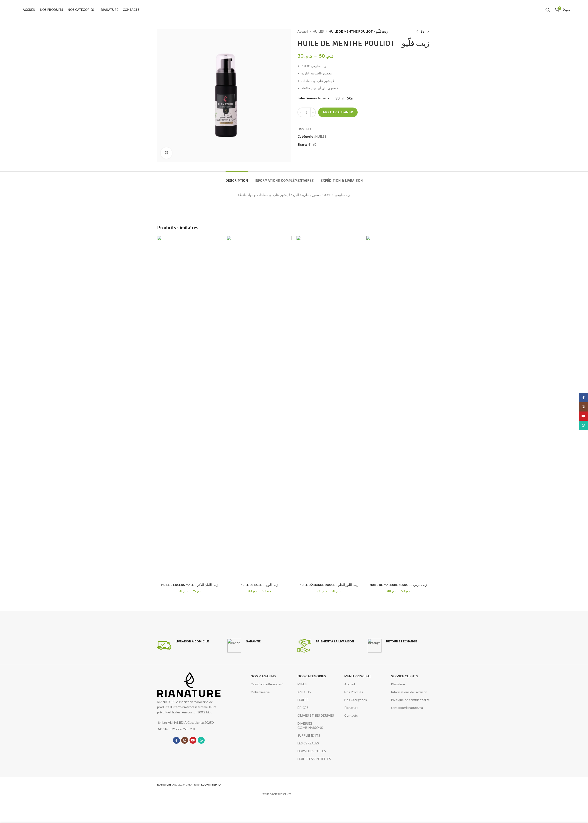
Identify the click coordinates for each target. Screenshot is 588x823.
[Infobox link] (183, 646)
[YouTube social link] (192, 740)
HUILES (318, 31)
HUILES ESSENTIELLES (314, 759)
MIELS (302, 684)
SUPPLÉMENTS (308, 735)
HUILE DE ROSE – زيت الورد (259, 585)
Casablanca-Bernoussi (267, 684)
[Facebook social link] (309, 145)
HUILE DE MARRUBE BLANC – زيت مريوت (398, 585)
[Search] (547, 9)
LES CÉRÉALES (308, 743)
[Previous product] (417, 31)
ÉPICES (302, 707)
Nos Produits (353, 692)
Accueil (302, 31)
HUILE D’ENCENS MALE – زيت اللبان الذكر (189, 585)
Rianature (351, 707)
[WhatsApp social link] (314, 145)
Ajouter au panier (338, 112)
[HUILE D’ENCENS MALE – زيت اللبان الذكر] (189, 408)
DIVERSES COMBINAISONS (310, 725)
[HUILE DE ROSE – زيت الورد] (259, 408)
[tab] (237, 178)
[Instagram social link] (184, 740)
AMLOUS (304, 692)
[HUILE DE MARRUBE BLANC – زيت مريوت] (398, 408)
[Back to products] (422, 31)
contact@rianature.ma (407, 707)
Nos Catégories (355, 700)
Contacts (351, 715)
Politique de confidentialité (410, 700)
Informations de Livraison (409, 692)
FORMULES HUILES (311, 751)
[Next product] (428, 31)
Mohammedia (260, 692)
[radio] (339, 98)
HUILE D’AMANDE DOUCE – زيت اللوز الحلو (329, 585)
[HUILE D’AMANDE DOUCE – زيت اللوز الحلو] (328, 408)
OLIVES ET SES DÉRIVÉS (315, 715)
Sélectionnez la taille (313, 98)
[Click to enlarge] (166, 153)
